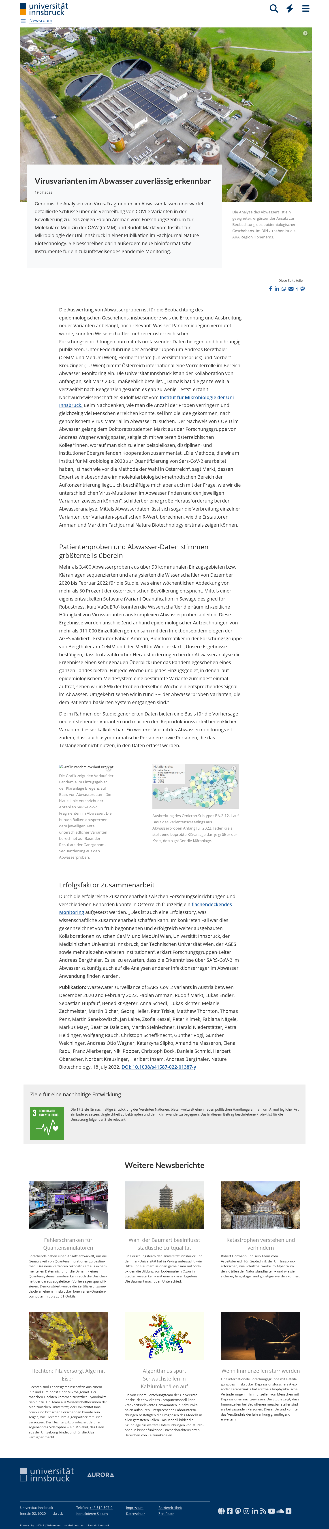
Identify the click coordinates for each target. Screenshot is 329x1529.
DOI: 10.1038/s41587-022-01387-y (159, 1142)
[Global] (290, 9)
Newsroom (40, 20)
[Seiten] (306, 8)
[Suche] (274, 8)
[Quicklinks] (290, 8)
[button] (270, 289)
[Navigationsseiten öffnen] (23, 21)
